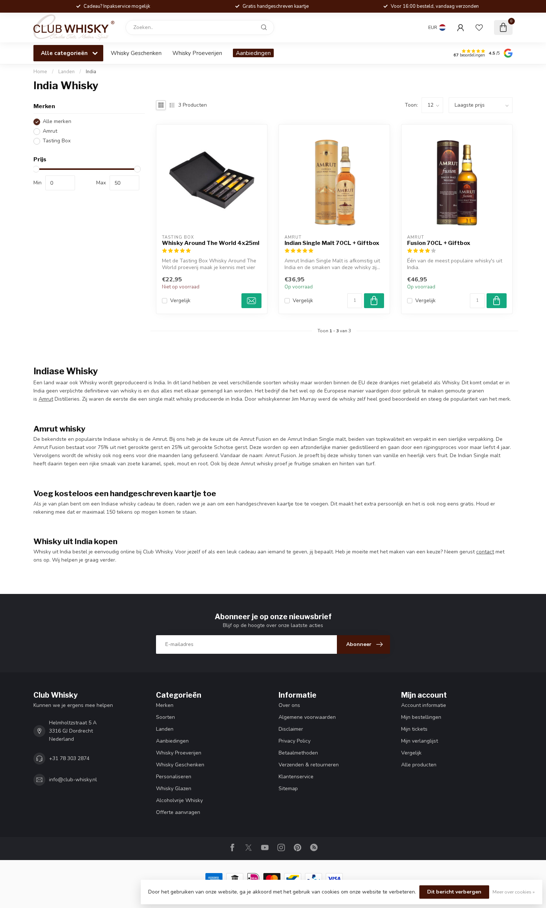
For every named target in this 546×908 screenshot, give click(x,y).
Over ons (289, 705)
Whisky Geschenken (136, 53)
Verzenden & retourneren (309, 764)
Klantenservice (296, 776)
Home (40, 71)
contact (485, 551)
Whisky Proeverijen (197, 53)
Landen (66, 71)
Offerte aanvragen (178, 812)
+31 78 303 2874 (69, 758)
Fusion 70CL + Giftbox (438, 243)
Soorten (165, 717)
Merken (164, 705)
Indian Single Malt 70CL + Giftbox (332, 243)
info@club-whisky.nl (73, 779)
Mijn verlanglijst (419, 740)
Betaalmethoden (298, 752)
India (91, 71)
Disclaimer (291, 729)
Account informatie (423, 705)
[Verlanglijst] (479, 27)
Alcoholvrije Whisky (179, 800)
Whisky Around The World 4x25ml (210, 243)
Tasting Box (57, 141)
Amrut (50, 131)
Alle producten (418, 764)
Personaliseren (173, 776)
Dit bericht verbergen (454, 891)
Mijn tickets (414, 729)
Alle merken (57, 122)
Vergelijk (180, 300)
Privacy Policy (295, 740)
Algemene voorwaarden (307, 717)
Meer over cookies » (514, 892)
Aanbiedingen (253, 53)
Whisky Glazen (173, 788)
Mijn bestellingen (421, 717)
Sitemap (288, 788)
